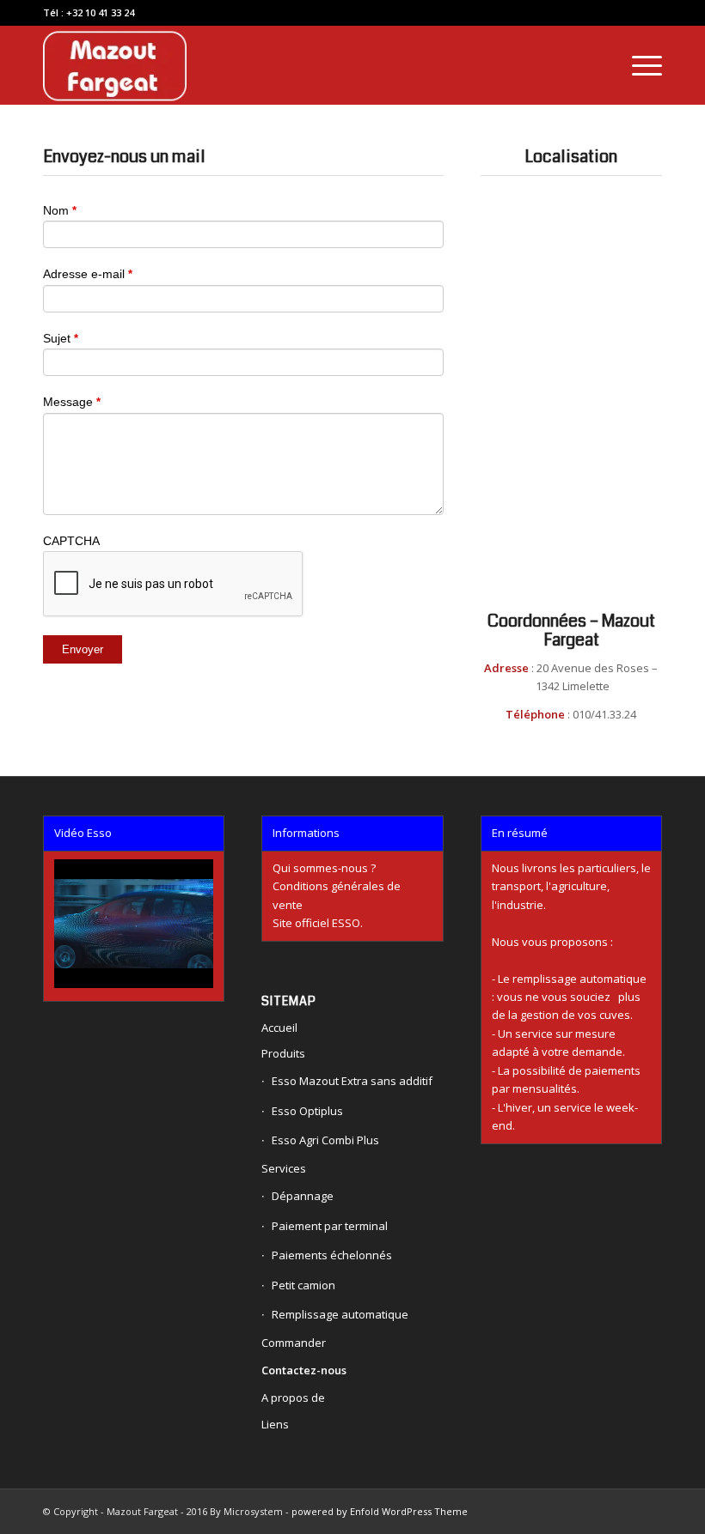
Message (72, 402)
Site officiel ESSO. (318, 923)
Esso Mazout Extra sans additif (352, 1080)
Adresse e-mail (87, 274)
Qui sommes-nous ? (324, 868)
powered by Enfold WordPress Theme (379, 1511)
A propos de (293, 1397)
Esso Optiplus (307, 1111)
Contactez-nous (303, 1370)
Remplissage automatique (340, 1314)
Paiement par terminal (330, 1226)
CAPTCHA (71, 541)
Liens (275, 1424)
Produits (283, 1053)
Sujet (60, 338)
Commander (293, 1342)
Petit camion (303, 1285)
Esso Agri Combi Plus (325, 1140)
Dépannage (303, 1196)
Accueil (279, 1027)
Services (283, 1168)
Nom (60, 210)
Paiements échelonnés (332, 1255)
